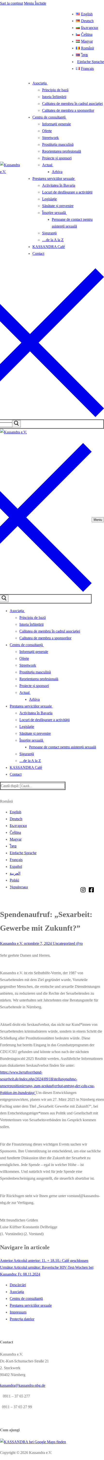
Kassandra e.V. (11, 943)
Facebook (91, 890)
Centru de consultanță (26, 1298)
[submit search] (16, 423)
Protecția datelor (22, 1319)
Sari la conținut (11, 3)
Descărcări (18, 1285)
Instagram (83, 890)
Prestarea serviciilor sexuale (31, 1305)
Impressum (18, 1312)
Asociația (17, 1292)
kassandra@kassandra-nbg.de (22, 1385)
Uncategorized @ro (67, 943)
